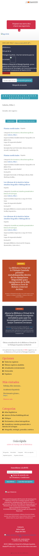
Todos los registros (11, 362)
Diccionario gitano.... (11, 393)
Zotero (31, 327)
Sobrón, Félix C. (12, 135)
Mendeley (8, 328)
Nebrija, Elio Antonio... (12, 386)
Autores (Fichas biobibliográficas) (17, 415)
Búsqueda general (24, 80)
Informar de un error (27, 121)
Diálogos (8, 418)
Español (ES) (33, 2)
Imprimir (10, 121)
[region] (19, 281)
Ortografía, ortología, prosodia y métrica (19, 430)
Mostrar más (7, 399)
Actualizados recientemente (15, 368)
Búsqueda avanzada (19, 85)
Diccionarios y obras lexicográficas (22, 133)
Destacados (9, 371)
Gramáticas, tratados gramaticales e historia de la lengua (16, 425)
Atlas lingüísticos (11, 412)
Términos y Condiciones (20, 477)
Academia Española (11, 390)
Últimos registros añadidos (14, 365)
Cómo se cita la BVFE (20, 43)
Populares (8, 374)
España (22, 128)
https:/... (5, 395)
